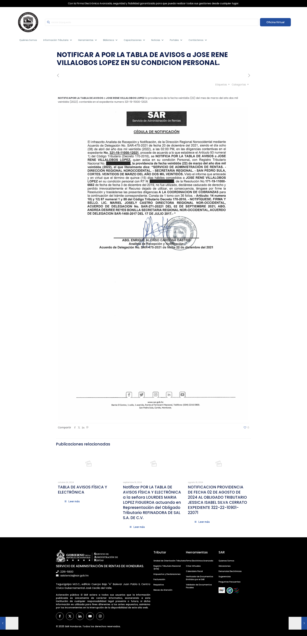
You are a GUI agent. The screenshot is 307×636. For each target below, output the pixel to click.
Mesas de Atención (163, 590)
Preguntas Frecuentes (229, 581)
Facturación (159, 579)
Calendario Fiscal (194, 571)
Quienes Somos (226, 560)
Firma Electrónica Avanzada (199, 560)
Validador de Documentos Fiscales (199, 586)
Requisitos (159, 584)
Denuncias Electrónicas (230, 571)
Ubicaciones (225, 566)
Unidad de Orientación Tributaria (170, 560)
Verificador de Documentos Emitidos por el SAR (199, 578)
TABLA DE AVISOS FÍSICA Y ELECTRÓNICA (82, 489)
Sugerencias (225, 576)
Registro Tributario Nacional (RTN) (167, 567)
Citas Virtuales (193, 566)
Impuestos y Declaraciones (167, 574)
